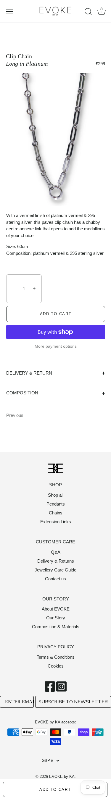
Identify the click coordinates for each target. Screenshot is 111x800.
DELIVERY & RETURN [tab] (29, 372)
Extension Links (55, 521)
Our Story (55, 617)
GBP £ (47, 760)
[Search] (88, 12)
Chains (55, 512)
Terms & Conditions (56, 657)
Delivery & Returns (55, 560)
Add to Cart (55, 789)
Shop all (55, 495)
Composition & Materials (55, 626)
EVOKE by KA (62, 776)
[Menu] (9, 11)
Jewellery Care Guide (55, 569)
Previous (14, 415)
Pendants (55, 503)
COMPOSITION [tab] (22, 392)
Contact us (55, 578)
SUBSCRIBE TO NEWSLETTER (73, 702)
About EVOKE (56, 608)
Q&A (55, 552)
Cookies (56, 665)
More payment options (56, 346)
